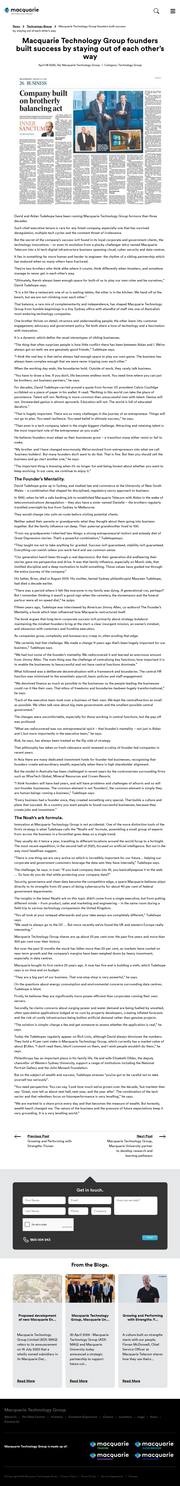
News (16, 26)
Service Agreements (112, 1476)
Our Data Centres (33, 1417)
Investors (57, 1417)
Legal (141, 1417)
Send (150, 1237)
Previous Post (38, 1136)
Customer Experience (82, 1417)
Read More (26, 1381)
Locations (125, 1417)
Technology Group (39, 26)
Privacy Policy (69, 1476)
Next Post (145, 1136)
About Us (10, 1417)
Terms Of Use (88, 1476)
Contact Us (11, 1422)
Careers (108, 1417)
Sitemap (133, 1476)
